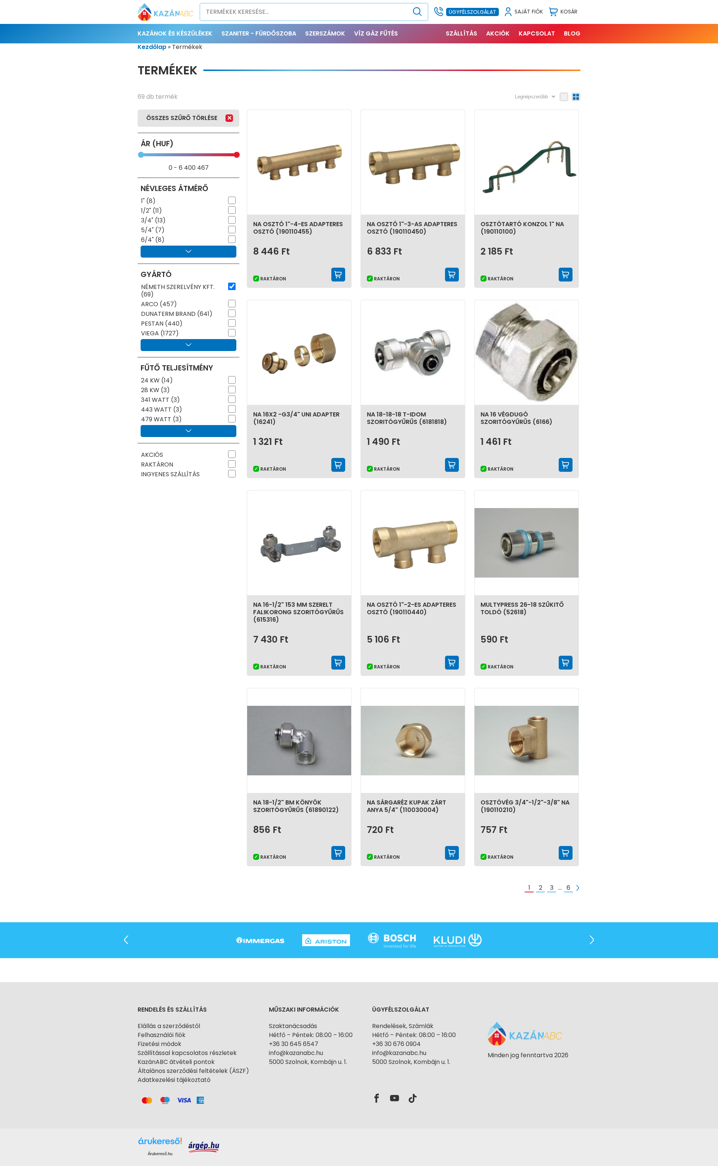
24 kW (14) (157, 380)
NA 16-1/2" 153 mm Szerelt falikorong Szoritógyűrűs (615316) (298, 612)
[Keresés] (417, 12)
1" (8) (148, 201)
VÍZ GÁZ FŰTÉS (376, 33)
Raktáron (157, 465)
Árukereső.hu (160, 1153)
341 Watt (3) (160, 400)
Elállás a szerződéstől (169, 1026)
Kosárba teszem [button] (338, 274)
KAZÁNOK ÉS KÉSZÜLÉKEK (175, 33)
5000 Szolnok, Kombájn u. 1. (308, 1062)
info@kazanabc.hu (296, 1053)
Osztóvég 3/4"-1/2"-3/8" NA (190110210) (525, 806)
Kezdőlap (152, 47)
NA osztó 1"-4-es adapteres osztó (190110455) (298, 228)
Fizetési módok (159, 1044)
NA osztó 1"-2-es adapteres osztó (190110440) (411, 608)
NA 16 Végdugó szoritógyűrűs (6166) (516, 418)
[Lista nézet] (563, 96)
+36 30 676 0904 (396, 1044)
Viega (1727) (160, 333)
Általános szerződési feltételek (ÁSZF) (193, 1071)
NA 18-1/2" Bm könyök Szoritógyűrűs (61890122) (296, 806)
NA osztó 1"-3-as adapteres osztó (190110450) (412, 228)
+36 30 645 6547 (293, 1044)
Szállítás (461, 33)
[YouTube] (394, 1099)
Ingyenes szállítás (170, 474)
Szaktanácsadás (293, 1026)
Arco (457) (159, 304)
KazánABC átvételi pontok (176, 1062)
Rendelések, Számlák (402, 1026)
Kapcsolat (537, 33)
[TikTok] (412, 1099)
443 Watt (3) (161, 410)
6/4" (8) (153, 240)
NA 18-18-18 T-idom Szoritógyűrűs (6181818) (407, 418)
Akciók (498, 33)
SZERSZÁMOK (325, 33)
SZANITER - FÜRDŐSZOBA (258, 33)
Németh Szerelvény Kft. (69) (178, 291)
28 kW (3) (155, 390)
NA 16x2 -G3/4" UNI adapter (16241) (296, 418)
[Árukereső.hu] (528, 1068)
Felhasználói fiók (161, 1035)
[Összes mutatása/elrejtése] (188, 252)
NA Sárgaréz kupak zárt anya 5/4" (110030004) (406, 806)
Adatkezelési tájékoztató (174, 1080)
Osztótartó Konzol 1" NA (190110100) (522, 228)
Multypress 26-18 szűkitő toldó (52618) (522, 608)
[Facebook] (376, 1099)
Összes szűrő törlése (181, 118)
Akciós (152, 455)
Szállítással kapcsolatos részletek (187, 1053)
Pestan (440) (161, 324)
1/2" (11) (151, 211)
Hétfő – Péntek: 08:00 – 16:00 (311, 1035)
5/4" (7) (153, 230)
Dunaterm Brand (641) (176, 314)
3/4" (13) (153, 220)
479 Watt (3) (161, 419)
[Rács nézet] (575, 96)
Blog (572, 33)
